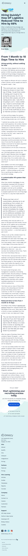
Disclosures (4, 546)
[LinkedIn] (9, 531)
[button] (25, 3)
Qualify (3, 450)
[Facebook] (5, 531)
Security (3, 542)
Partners (3, 506)
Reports (3, 486)
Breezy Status (5, 521)
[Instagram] (12, 531)
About (3, 495)
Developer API (5, 519)
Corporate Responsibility (6, 544)
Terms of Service (5, 548)
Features (3, 468)
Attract (3, 447)
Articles (3, 477)
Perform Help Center (7, 516)
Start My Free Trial (14, 404)
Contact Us (4, 498)
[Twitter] (2, 531)
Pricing (3, 461)
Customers (4, 504)
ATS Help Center (6, 513)
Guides (3, 480)
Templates (4, 483)
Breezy (17, 182)
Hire (2, 453)
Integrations (4, 458)
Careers (3, 501)
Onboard (3, 455)
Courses (3, 488)
